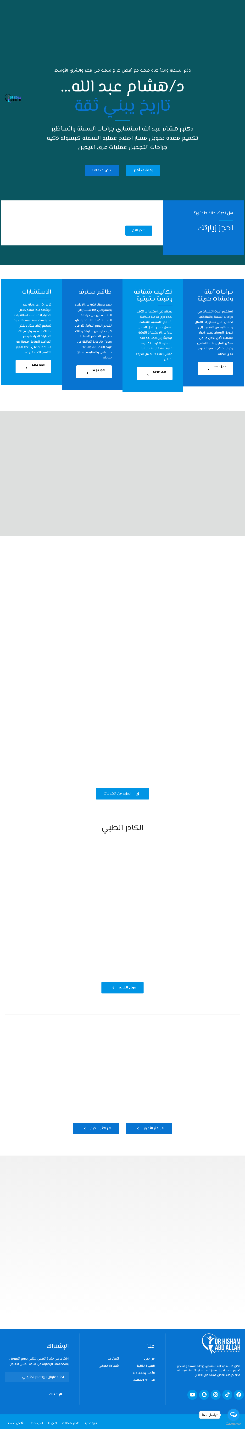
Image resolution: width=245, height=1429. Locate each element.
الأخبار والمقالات (144, 1373)
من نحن (149, 1358)
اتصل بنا (113, 1358)
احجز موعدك (36, 1423)
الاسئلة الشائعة (144, 1380)
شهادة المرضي (109, 1366)
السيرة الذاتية (146, 1366)
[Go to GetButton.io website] (233, 1424)
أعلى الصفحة (14, 1423)
